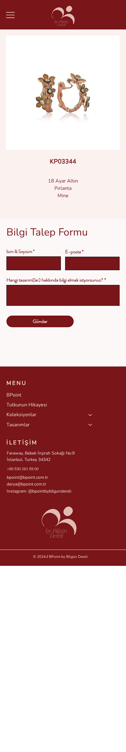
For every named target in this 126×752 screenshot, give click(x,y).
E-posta (73, 251)
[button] (10, 15)
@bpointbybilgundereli (49, 491)
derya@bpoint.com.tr (26, 484)
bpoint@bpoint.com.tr (27, 477)
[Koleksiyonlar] (90, 415)
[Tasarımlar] (90, 425)
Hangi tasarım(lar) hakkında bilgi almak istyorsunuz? (54, 280)
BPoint (13, 395)
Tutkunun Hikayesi (26, 404)
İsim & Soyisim (19, 251)
